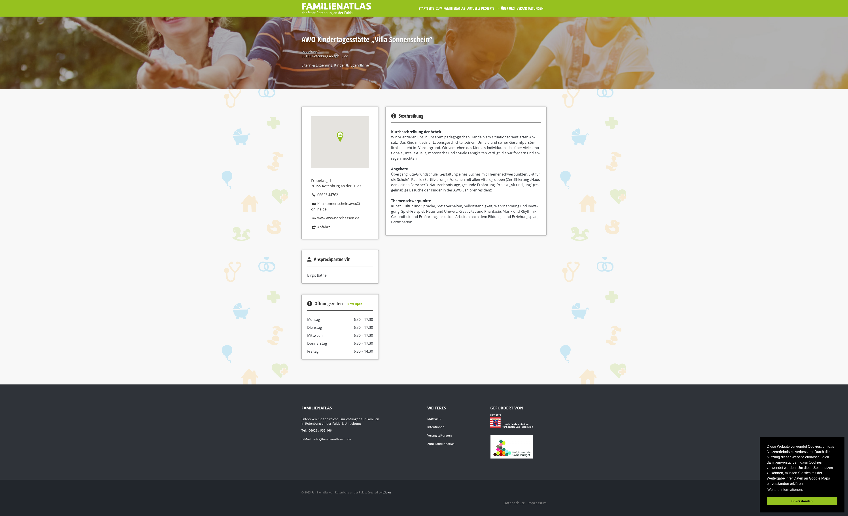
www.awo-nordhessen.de (338, 218)
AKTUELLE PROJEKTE (480, 8)
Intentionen (436, 427)
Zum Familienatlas (440, 444)
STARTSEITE (426, 8)
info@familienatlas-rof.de (332, 439)
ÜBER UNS (508, 8)
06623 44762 (327, 194)
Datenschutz (514, 503)
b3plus (386, 492)
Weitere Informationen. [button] (785, 489)
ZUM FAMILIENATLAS (450, 8)
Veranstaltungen (439, 435)
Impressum (537, 503)
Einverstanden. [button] (802, 501)
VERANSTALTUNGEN (530, 8)
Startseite (434, 419)
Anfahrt (323, 227)
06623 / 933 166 (320, 430)
